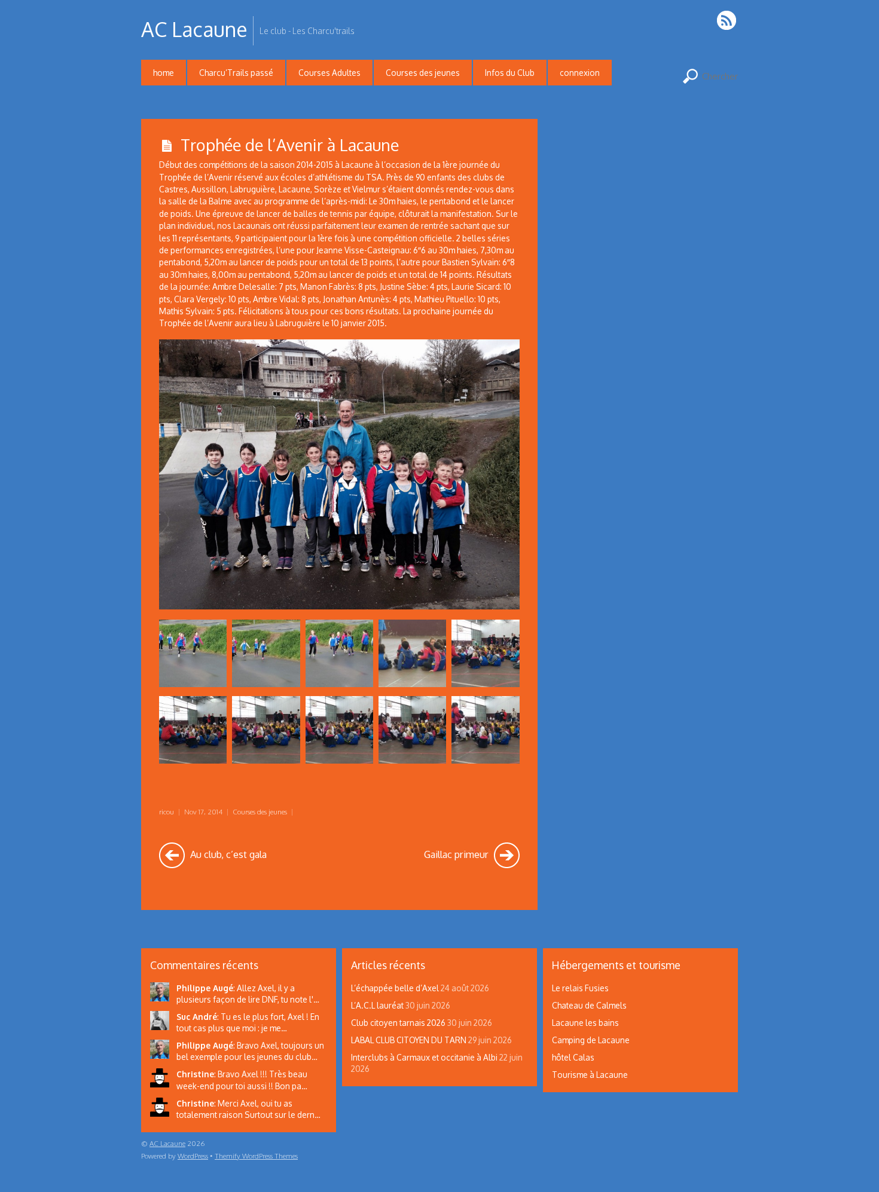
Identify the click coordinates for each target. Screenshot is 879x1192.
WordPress (193, 1155)
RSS (727, 20)
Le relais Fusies (580, 988)
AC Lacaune (167, 1143)
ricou (166, 811)
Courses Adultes (329, 73)
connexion (580, 73)
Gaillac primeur (457, 854)
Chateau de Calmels (589, 1005)
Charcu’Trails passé (236, 73)
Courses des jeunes (423, 73)
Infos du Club (510, 73)
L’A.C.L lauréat (377, 1005)
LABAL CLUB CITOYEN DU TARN (408, 1040)
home (163, 73)
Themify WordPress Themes (256, 1155)
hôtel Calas (573, 1057)
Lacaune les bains (585, 1023)
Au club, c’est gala (227, 854)
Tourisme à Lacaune (590, 1075)
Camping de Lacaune (591, 1040)
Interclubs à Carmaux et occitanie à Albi (424, 1057)
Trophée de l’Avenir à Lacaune (290, 144)
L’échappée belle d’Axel (395, 988)
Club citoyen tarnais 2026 (398, 1023)
